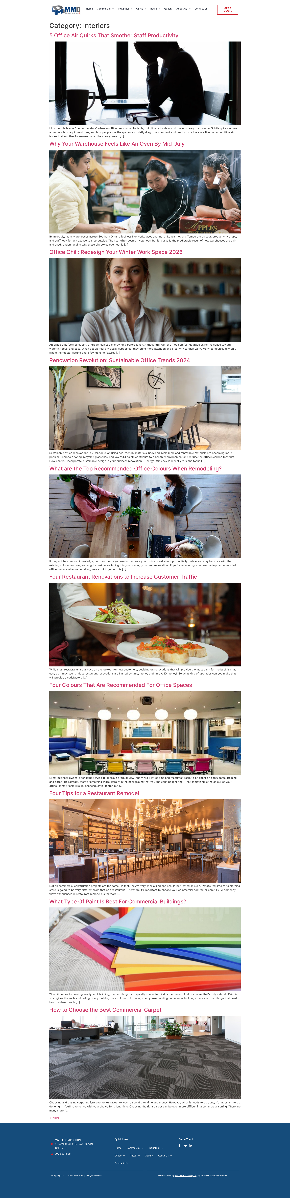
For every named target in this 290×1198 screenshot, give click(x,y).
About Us (181, 9)
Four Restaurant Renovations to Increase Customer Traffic (123, 576)
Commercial (104, 9)
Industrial (123, 9)
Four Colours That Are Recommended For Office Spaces (120, 685)
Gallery (168, 9)
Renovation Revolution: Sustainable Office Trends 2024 (119, 360)
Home (89, 9)
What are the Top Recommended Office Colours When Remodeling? (135, 468)
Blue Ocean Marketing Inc (186, 1175)
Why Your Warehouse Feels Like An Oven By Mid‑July (117, 143)
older (54, 1118)
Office (139, 9)
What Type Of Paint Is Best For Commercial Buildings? (117, 901)
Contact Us (201, 9)
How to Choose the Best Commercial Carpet (105, 1010)
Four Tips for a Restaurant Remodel (94, 793)
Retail (153, 9)
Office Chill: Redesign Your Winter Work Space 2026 (116, 252)
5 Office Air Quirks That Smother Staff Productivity (113, 35)
